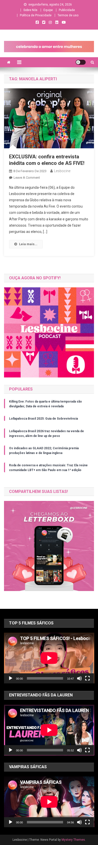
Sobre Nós (30, 10)
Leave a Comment (27, 177)
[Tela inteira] (87, 678)
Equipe (48, 10)
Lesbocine (62, 171)
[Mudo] (79, 678)
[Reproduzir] (10, 678)
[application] (49, 658)
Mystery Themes (73, 839)
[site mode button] (81, 62)
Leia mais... (28, 244)
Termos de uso (68, 15)
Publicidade (67, 10)
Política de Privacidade (36, 15)
